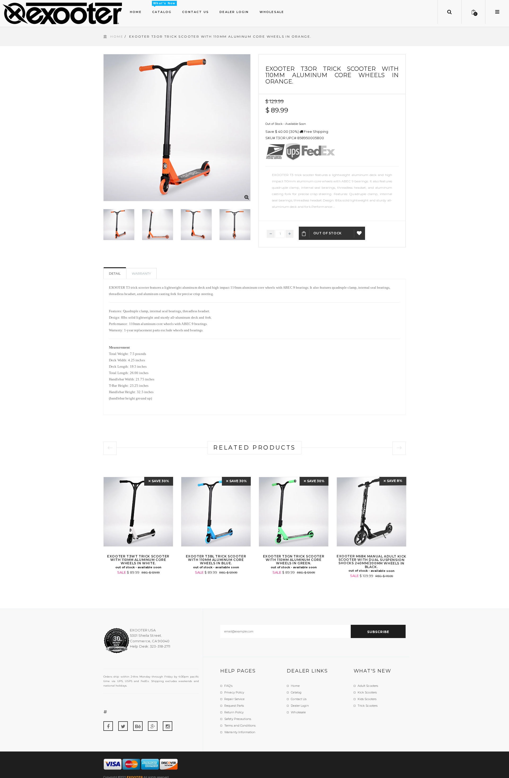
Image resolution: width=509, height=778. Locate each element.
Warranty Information (239, 732)
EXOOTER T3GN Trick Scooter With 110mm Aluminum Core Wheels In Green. (293, 559)
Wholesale (298, 712)
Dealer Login (300, 705)
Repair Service (234, 699)
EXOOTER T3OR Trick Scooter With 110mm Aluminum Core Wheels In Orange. (332, 75)
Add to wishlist (359, 233)
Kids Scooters (367, 699)
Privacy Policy (234, 692)
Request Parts (234, 705)
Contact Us (298, 699)
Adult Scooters (368, 686)
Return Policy (234, 712)
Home (116, 36)
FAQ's (228, 686)
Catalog (296, 692)
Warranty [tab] (141, 273)
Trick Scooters (368, 705)
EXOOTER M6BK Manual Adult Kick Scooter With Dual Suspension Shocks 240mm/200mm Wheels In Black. (371, 561)
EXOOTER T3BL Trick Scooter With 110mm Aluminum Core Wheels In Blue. (216, 559)
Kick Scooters (367, 692)
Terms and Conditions (240, 725)
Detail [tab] (115, 273)
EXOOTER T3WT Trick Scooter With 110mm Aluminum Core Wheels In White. (138, 559)
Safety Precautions (237, 719)
